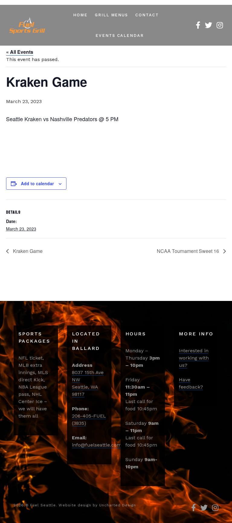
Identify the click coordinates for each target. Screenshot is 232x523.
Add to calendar (37, 183)
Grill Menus (111, 15)
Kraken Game (27, 250)
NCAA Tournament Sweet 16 (188, 250)
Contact (147, 15)
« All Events (19, 51)
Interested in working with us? (194, 358)
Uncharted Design (117, 505)
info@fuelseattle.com (96, 445)
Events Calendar (119, 35)
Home (80, 15)
